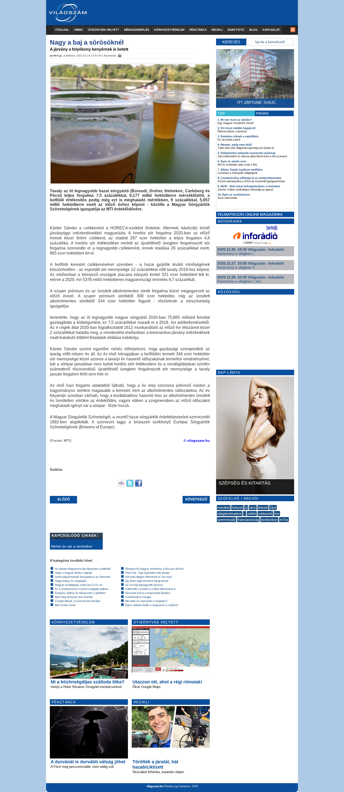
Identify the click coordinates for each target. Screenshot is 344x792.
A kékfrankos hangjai (138, 596)
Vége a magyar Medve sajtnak (73, 572)
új (246, 507)
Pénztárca (198, 29)
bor (277, 514)
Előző (63, 499)
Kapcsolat (271, 29)
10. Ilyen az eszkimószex (234, 194)
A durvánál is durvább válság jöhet (88, 761)
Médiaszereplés (136, 29)
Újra (273, 507)
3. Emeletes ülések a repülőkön (238, 136)
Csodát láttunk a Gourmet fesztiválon (77, 601)
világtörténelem (229, 514)
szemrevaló (226, 520)
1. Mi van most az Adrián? (235, 119)
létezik (263, 507)
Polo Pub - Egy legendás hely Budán (147, 572)
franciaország (248, 520)
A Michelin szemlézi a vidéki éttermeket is (150, 588)
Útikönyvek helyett (103, 29)
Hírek (78, 29)
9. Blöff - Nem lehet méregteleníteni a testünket (249, 186)
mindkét (223, 507)
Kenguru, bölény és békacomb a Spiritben (80, 592)
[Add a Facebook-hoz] (138, 486)
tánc (252, 507)
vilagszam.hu (154, 786)
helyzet (237, 507)
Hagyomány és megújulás (71, 580)
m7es (284, 520)
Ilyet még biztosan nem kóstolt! (74, 596)
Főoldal (62, 29)
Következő (196, 499)
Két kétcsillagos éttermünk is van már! (148, 576)
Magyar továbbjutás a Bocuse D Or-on (78, 584)
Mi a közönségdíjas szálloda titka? (87, 681)
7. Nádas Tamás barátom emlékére (240, 169)
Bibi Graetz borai (65, 605)
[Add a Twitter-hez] (130, 486)
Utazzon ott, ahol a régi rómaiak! (167, 681)
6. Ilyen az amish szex (232, 161)
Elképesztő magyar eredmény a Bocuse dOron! (154, 568)
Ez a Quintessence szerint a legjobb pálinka (81, 588)
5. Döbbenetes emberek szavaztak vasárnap (247, 152)
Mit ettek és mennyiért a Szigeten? (146, 601)
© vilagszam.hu (197, 440)
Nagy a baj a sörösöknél (87, 42)
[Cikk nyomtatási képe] (119, 55)
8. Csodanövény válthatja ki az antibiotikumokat (249, 177)
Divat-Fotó (236, 29)
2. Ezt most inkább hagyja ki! (237, 128)
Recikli (217, 29)
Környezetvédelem (169, 29)
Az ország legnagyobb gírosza (144, 584)
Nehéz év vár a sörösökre (71, 546)
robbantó (265, 514)
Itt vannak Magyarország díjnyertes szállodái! (83, 568)
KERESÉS (231, 42)
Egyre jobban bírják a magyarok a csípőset (151, 605)
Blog (253, 29)
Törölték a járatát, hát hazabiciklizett (155, 764)
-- (217, 525)
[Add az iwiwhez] (121, 486)
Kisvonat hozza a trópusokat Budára (147, 592)
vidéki (251, 514)
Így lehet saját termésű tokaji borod (146, 580)
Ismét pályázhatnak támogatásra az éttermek (82, 576)
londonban (269, 520)
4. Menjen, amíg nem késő (235, 144)
